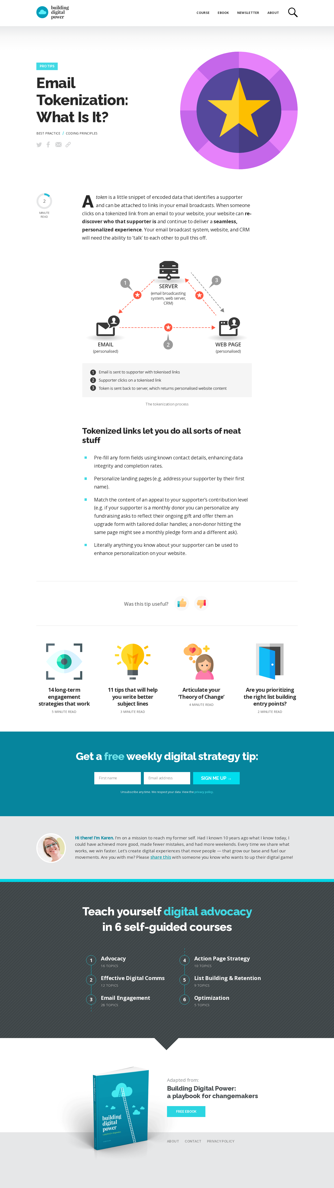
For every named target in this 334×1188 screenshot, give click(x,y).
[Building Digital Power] (52, 13)
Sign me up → (216, 778)
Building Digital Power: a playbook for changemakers (212, 1092)
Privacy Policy (220, 1141)
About (273, 12)
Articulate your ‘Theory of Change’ (201, 696)
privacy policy (203, 792)
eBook (223, 12)
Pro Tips (47, 66)
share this (160, 857)
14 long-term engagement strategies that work (64, 700)
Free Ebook (186, 1111)
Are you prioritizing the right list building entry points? (270, 700)
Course (203, 12)
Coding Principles (81, 133)
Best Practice (48, 133)
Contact (193, 1141)
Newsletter (248, 12)
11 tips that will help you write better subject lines (132, 700)
